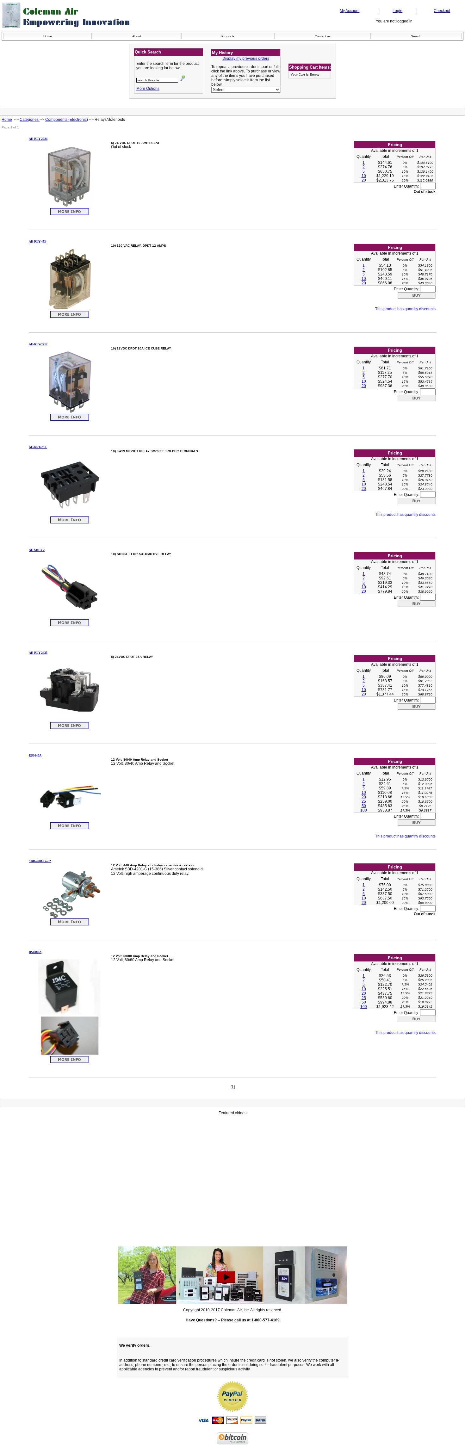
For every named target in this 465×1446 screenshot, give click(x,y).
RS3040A (35, 755)
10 (364, 176)
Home (47, 36)
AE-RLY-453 (37, 241)
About (136, 36)
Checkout (442, 11)
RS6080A (35, 952)
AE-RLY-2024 (38, 138)
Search (416, 36)
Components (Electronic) (66, 119)
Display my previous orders (245, 58)
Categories (30, 119)
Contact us (323, 36)
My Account (349, 11)
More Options (147, 88)
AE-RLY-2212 (38, 344)
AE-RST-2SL (38, 447)
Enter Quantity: (407, 186)
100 (363, 810)
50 (364, 806)
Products (227, 36)
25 (364, 801)
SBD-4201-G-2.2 (40, 861)
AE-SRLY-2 (37, 550)
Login (397, 11)
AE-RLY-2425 (38, 652)
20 (364, 180)
